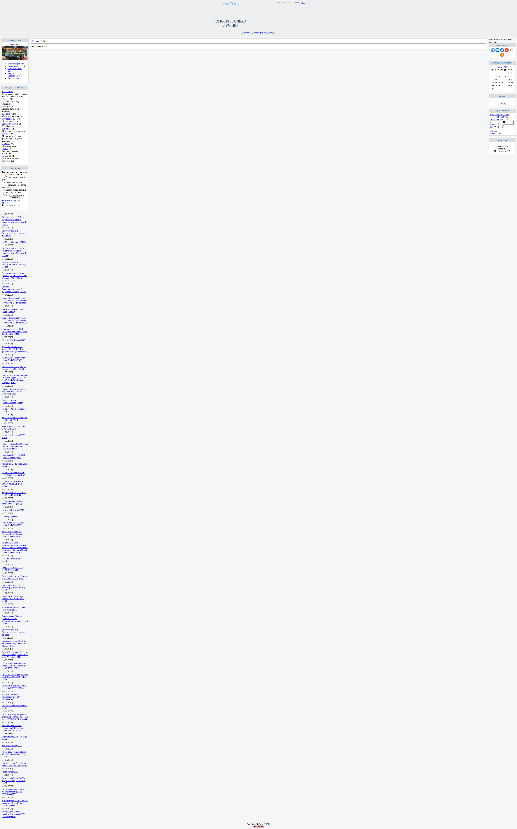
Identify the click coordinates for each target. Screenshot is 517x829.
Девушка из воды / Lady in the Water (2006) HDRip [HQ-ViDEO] (15, 643)
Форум (11, 73)
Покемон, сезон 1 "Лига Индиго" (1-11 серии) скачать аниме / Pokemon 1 (14, 219)
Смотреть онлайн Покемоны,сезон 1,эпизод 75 (14, 632)
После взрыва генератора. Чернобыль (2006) (14, 367)
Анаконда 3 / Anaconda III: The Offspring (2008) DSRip (14, 753)
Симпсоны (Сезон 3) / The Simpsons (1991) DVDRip (14, 779)
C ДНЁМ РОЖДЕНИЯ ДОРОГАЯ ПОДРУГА (12, 482)
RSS (303, 2)
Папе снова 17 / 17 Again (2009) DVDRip (13, 524)
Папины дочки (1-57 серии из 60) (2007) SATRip (14, 764)
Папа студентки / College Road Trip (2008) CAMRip (13, 586)
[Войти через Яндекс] (507, 50)
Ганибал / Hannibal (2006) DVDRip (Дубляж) (13, 473)
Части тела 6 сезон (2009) (13, 435)
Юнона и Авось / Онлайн (13, 409)
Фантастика (7, 91)
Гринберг (6, 516)
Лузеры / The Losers (11, 340)
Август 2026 (502, 67)
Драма (5, 148)
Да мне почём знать (15, 195)
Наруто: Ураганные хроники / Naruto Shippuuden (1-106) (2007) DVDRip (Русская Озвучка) (15, 379)
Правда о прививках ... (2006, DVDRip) (12, 401)
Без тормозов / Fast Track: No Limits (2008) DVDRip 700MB (15, 802)
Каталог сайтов (15, 76)
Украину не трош (13, 192)
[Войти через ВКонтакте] (497, 50)
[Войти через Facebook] (502, 50)
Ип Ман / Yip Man (10, 242)
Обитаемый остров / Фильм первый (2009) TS (14, 577)
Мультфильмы (8, 119)
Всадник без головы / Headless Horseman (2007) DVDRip (13, 814)
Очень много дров (14, 182)
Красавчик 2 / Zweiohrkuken (14, 464)
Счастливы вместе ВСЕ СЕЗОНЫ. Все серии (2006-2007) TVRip (14, 331)
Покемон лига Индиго (12, 559)
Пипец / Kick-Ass (10, 510)
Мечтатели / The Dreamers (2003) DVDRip (13, 359)
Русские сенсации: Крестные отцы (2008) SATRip (12, 696)
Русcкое (5, 134)
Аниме (5, 156)
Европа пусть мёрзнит (16, 190)
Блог (10, 71)
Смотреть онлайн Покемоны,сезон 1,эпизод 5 (14, 263)
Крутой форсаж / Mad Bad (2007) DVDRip (14, 493)
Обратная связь (15, 68)
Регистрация (260, 33)
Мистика (6, 129)
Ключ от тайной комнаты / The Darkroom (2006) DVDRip (14, 391)
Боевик (5, 106)
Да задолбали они (14, 174)
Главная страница (16, 64)
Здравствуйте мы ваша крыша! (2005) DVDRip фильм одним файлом (12, 349)
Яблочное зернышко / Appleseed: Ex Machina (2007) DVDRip (12, 533)
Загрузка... (15, 44)
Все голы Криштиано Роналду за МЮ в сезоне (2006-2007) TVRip (13, 728)
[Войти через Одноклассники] (502, 55)
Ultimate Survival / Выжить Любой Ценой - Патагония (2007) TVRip (14, 665)
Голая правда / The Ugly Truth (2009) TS (13, 502)
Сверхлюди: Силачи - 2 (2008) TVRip (12, 568)
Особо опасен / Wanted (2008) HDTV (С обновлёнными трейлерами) (15, 618)
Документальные (10, 124)
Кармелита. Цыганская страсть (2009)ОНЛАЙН (13, 597)
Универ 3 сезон (9, 745)
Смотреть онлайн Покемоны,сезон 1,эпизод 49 (14, 233)
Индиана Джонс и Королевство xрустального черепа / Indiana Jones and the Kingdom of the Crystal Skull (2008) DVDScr (15, 548)
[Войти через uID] (493, 50)
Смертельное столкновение (14, 705)
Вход (270, 33)
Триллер (6, 143)
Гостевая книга (14, 78)
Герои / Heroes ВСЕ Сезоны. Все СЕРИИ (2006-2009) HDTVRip (15, 446)
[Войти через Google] (511, 50)
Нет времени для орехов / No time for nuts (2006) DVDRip (13, 791)
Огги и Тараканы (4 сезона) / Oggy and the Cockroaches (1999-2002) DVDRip (14, 300)
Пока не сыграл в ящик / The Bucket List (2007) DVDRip (15, 675)
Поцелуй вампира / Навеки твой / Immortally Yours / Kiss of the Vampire (15, 654)
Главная (247, 33)
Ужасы (5, 99)
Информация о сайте (17, 66)
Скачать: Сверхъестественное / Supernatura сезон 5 (12, 289)
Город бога (7, 772)
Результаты (7, 200)
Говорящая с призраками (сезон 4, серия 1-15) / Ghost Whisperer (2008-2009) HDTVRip (14, 277)
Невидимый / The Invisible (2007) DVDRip (14, 456)
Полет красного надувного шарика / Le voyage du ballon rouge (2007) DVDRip (15, 716)
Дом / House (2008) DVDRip (14, 737)
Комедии (6, 114)
